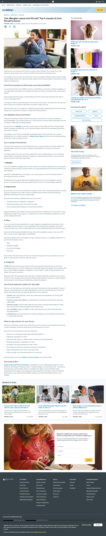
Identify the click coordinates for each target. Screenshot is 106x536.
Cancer (96, 115)
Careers (88, 485)
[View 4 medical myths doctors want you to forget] (86, 58)
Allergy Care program (37, 136)
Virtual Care (23, 485)
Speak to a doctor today (30, 357)
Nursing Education (91, 494)
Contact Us (56, 497)
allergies (18, 126)
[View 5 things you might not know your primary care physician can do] (86, 86)
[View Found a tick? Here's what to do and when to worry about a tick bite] (18, 394)
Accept (98, 525)
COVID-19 (7, 266)
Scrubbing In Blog (40, 505)
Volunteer (72, 482)
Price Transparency (41, 491)
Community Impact (58, 488)
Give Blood (72, 488)
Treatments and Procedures (27, 497)
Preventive (21, 15)
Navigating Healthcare (80, 115)
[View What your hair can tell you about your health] (86, 30)
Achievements (56, 485)
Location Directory (24, 491)
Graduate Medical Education (93, 488)
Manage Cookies (86, 525)
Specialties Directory (25, 494)
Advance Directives (41, 499)
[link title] (53, 1)
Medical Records (40, 488)
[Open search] (103, 1)
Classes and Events (24, 482)
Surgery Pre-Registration (42, 502)
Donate (71, 485)
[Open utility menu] (2, 1)
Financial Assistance (41, 497)
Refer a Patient (90, 482)
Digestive (95, 111)
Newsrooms (56, 494)
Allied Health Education (92, 491)
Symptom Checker (41, 482)
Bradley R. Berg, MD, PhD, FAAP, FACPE (16, 365)
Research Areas (90, 497)
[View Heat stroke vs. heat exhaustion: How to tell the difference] (87, 394)
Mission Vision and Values (59, 482)
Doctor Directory (24, 488)
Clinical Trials (89, 499)
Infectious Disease (86, 120)
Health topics (14, 15)
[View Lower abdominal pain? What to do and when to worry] (53, 394)
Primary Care (79, 111)
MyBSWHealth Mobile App (26, 499)
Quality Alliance (57, 491)
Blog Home (6, 15)
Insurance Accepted (41, 494)
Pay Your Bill (39, 485)
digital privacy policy (40, 532)
